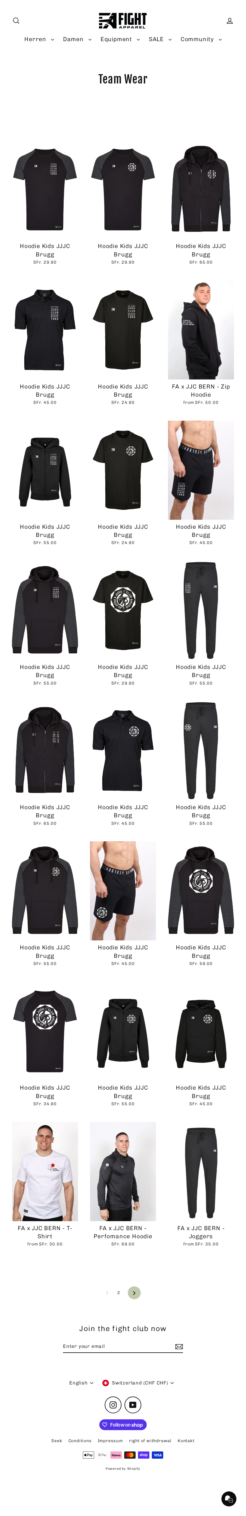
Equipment (117, 39)
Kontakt (186, 1440)
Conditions (80, 1440)
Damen (74, 39)
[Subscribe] (178, 1346)
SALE (157, 39)
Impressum (110, 1440)
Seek (56, 1440)
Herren (36, 39)
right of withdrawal (150, 1440)
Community (198, 39)
